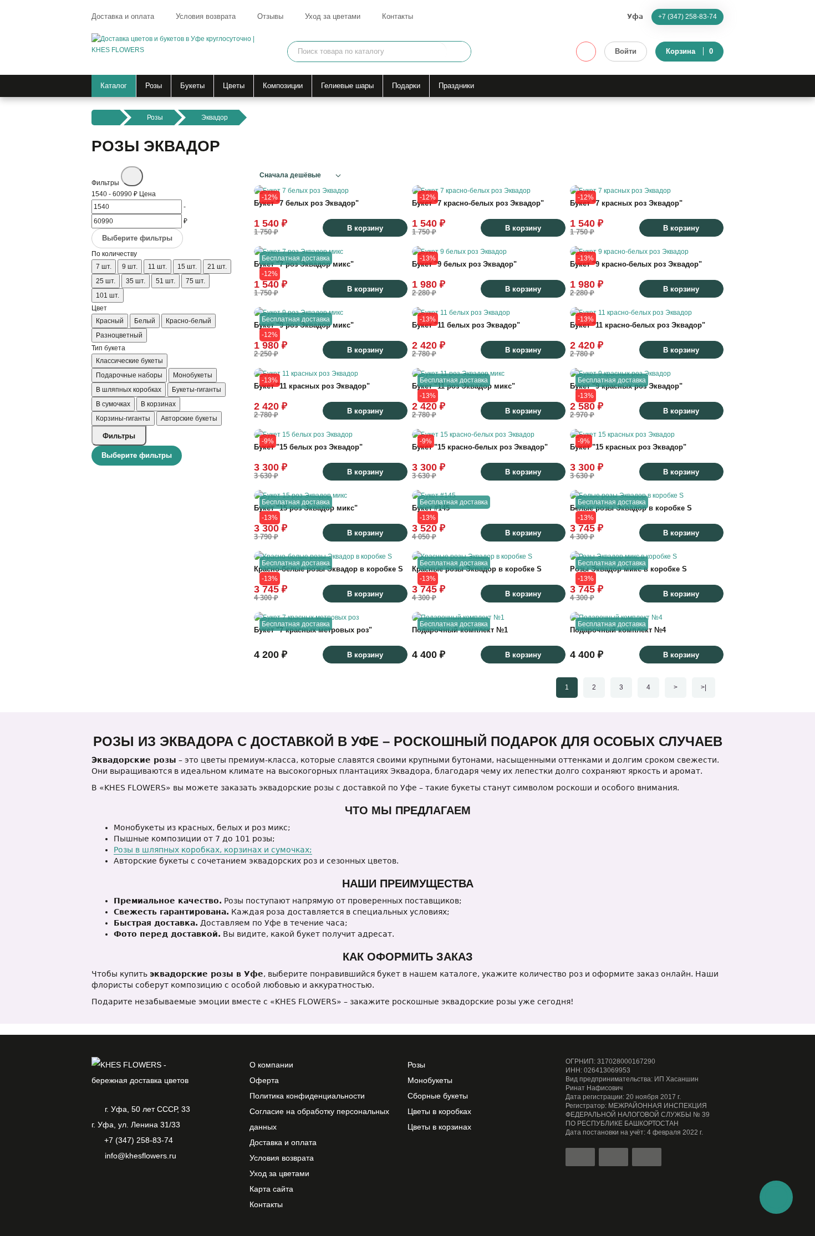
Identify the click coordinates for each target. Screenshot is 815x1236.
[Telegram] (117, 1184)
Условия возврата (206, 16)
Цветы (233, 85)
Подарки (406, 85)
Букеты (192, 85)
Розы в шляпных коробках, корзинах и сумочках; (213, 849)
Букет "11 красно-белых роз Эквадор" (637, 325)
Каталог (113, 85)
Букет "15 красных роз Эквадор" (628, 447)
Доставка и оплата (122, 16)
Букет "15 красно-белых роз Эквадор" (480, 447)
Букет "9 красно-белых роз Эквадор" (636, 264)
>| (703, 687)
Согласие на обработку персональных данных (319, 1119)
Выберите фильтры (137, 238)
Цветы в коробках (439, 1111)
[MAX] (135, 1184)
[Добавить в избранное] (393, 182)
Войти (625, 51)
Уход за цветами (332, 16)
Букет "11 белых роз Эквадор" (466, 325)
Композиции (283, 85)
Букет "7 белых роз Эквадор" (306, 203)
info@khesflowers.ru (140, 1155)
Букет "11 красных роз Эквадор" (312, 386)
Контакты (397, 16)
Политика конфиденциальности (307, 1095)
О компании (271, 1064)
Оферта (264, 1080)
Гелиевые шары (347, 85)
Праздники (456, 85)
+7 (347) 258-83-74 (687, 17)
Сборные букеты (437, 1095)
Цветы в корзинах (439, 1126)
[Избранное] (586, 52)
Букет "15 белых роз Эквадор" (308, 447)
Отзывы (270, 16)
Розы (153, 85)
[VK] (154, 1184)
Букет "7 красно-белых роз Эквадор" (478, 203)
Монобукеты (429, 1080)
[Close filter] (132, 176)
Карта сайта (271, 1188)
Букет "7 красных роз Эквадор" (626, 203)
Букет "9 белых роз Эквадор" (464, 264)
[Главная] (106, 117)
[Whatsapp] (98, 1184)
